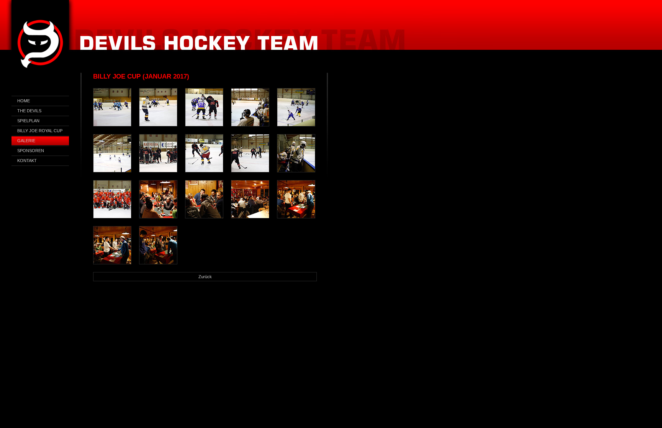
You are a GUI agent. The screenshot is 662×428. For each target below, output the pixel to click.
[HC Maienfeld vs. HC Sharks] (112, 107)
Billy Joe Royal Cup (39, 130)
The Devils (29, 110)
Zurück (205, 276)
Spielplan (28, 120)
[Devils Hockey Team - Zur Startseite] (40, 45)
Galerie (26, 140)
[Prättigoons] (250, 107)
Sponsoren (30, 150)
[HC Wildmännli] (158, 153)
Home (23, 100)
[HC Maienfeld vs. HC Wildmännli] (204, 107)
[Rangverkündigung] (158, 199)
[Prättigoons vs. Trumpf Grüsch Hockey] (158, 107)
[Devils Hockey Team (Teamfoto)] (112, 199)
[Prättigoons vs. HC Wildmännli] (204, 153)
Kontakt (27, 160)
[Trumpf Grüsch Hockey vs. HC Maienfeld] (296, 107)
